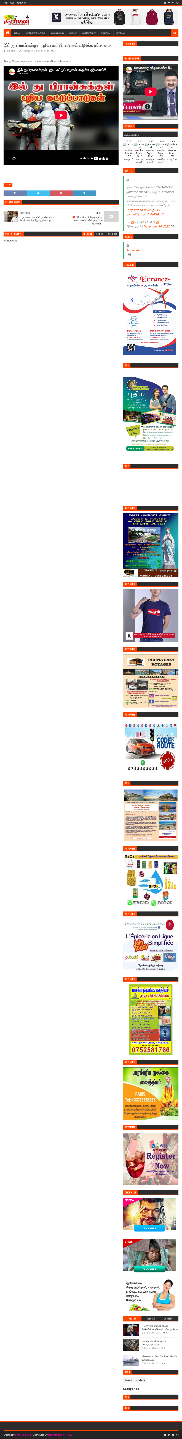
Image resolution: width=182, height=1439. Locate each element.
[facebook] (164, 2)
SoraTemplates (23, 1435)
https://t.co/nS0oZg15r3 (143, 210)
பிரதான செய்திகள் (35, 32)
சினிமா (73, 32)
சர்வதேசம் (140, 1380)
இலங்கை (128, 1380)
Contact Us (21, 2)
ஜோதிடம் (106, 32)
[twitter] (169, 2)
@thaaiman (134, 250)
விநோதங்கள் (89, 32)
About (12, 2)
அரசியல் (120, 32)
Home (5, 2)
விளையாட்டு (57, 32)
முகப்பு (17, 32)
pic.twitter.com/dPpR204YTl (145, 214)
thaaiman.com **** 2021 (60, 1435)
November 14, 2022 (156, 226)
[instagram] (177, 2)
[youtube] (173, 2)
